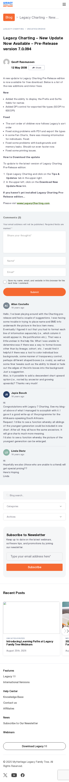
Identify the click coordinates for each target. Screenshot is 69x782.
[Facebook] (23, 775)
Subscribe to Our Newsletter (20, 723)
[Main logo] (8, 4)
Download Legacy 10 (34, 746)
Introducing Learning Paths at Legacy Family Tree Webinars (29, 643)
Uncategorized (36, 29)
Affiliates (8, 708)
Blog (9, 17)
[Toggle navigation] (64, 4)
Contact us (10, 702)
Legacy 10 (9, 676)
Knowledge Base (13, 696)
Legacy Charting (13, 29)
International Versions (16, 682)
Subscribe (34, 567)
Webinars (9, 732)
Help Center (10, 691)
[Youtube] (14, 775)
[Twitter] (5, 775)
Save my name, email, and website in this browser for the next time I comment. (36, 281)
